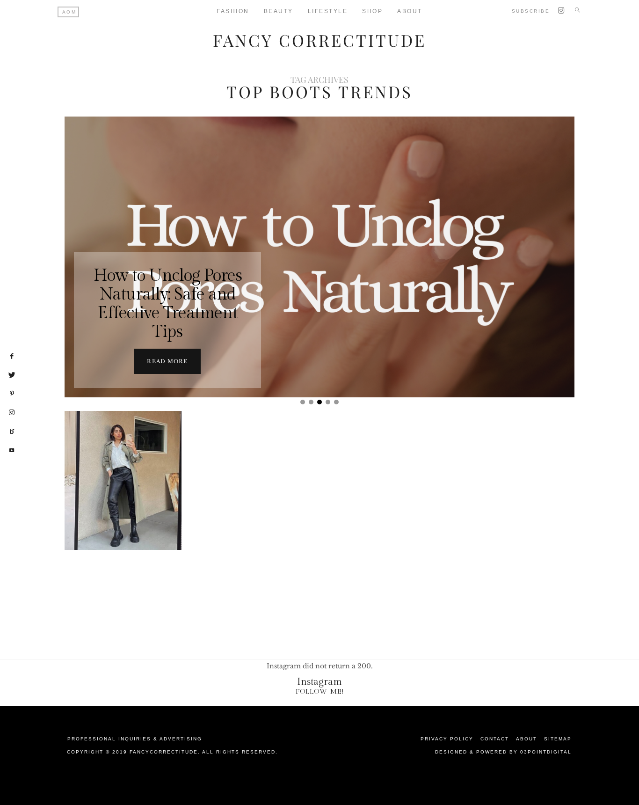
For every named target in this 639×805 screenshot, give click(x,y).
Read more (167, 361)
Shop (372, 11)
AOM (69, 12)
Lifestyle (328, 11)
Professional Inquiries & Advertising (134, 738)
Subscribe (531, 11)
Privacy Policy (447, 738)
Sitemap (558, 738)
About (409, 11)
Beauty (278, 11)
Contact (494, 738)
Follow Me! (320, 691)
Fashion (233, 11)
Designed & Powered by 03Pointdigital (503, 751)
